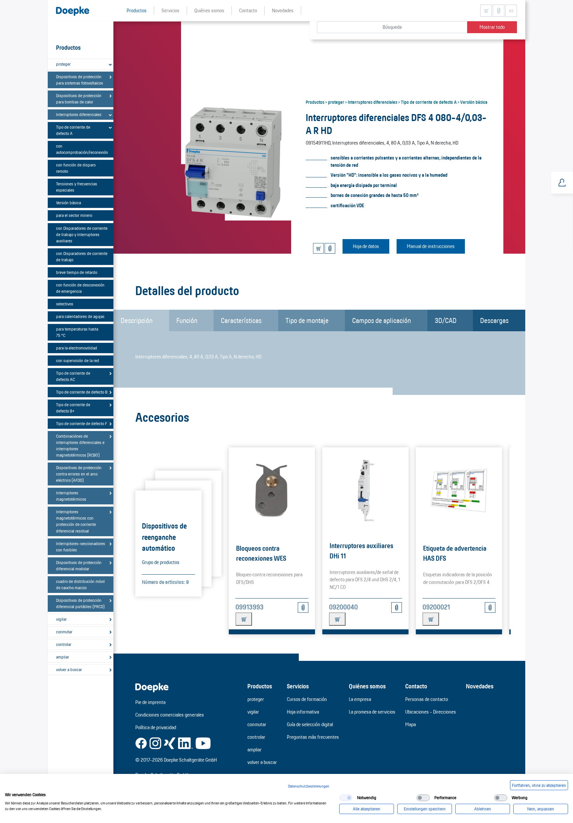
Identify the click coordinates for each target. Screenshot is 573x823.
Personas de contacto (426, 699)
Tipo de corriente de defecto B (81, 392)
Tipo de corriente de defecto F (81, 423)
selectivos (64, 303)
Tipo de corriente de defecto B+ (73, 407)
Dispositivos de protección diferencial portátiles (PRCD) (80, 603)
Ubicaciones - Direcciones (430, 712)
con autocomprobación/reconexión (82, 149)
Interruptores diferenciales (78, 114)
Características (241, 320)
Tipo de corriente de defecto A (73, 130)
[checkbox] (345, 797)
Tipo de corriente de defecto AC (73, 376)
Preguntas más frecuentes (313, 737)
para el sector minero (74, 215)
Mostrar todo (492, 27)
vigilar (61, 619)
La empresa (360, 699)
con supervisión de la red (77, 360)
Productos (315, 102)
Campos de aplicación (381, 320)
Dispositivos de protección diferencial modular (78, 565)
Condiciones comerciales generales (169, 715)
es (511, 11)
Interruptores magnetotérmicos (71, 496)
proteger (63, 64)
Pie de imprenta (150, 702)
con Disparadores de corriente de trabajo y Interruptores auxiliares (81, 234)
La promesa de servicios (372, 712)
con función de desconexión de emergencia (80, 288)
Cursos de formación (307, 699)
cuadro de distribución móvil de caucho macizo (80, 584)
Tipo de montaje (307, 320)
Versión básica (68, 202)
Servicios (298, 686)
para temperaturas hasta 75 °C (77, 332)
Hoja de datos (366, 246)
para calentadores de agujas (80, 316)
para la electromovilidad (76, 347)
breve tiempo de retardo (76, 272)
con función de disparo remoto (76, 168)
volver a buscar (69, 669)
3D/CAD (446, 320)
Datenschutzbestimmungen (308, 786)
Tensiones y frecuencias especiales (76, 187)
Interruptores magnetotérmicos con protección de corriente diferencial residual (76, 521)
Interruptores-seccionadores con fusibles (80, 546)
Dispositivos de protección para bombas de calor (78, 98)
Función (186, 320)
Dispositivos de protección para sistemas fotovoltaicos (79, 80)
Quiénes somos (367, 686)
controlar (63, 644)
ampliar (62, 657)
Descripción (137, 320)
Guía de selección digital (310, 724)
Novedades (479, 686)
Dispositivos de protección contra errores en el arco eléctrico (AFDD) (78, 474)
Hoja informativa (303, 712)
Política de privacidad (155, 727)
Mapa (410, 724)
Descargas (494, 320)
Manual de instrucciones (431, 246)
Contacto (416, 686)
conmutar (64, 631)
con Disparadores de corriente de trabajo (81, 256)
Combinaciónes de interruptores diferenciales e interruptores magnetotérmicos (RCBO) (80, 445)
